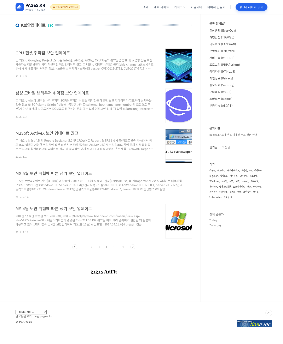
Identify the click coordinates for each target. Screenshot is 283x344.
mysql (245, 181)
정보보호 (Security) (221, 85)
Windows (214, 181)
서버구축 (258, 170)
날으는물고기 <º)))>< (65, 6)
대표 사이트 (161, 7)
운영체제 (223, 192)
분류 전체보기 (217, 23)
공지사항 (214, 128)
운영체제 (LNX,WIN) (222, 51)
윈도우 (255, 192)
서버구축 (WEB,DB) (222, 58)
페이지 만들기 (216, 7)
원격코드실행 (225, 186)
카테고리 (180, 7)
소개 (146, 7)
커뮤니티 (196, 7)
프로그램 (253, 176)
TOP (268, 313)
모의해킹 (254, 181)
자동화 (224, 181)
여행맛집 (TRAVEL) (221, 37)
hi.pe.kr (213, 176)
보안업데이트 (239, 186)
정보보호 (233, 176)
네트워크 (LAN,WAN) (222, 44)
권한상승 (243, 176)
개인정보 (247, 192)
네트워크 (221, 170)
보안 (239, 192)
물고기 (232, 192)
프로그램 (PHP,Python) (224, 64)
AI (250, 170)
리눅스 (212, 170)
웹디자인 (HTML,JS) (222, 71)
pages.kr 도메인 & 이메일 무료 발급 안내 (233, 135)
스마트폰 (213, 192)
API (231, 181)
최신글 (226, 147)
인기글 (213, 147)
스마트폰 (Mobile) (220, 99)
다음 (132, 246)
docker (213, 186)
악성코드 (224, 176)
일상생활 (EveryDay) (222, 30)
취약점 (244, 170)
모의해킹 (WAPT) (220, 92)
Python (257, 186)
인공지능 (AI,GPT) (221, 105)
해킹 (237, 181)
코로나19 (228, 197)
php (249, 186)
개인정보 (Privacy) (221, 78)
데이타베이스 (233, 170)
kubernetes (215, 197)
